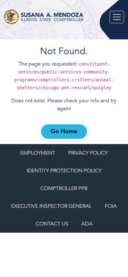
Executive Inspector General (51, 206)
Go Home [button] (64, 131)
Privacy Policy (88, 153)
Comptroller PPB (64, 188)
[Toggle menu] (117, 17)
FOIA (111, 206)
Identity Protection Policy (64, 170)
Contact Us (52, 223)
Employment (37, 153)
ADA (87, 223)
